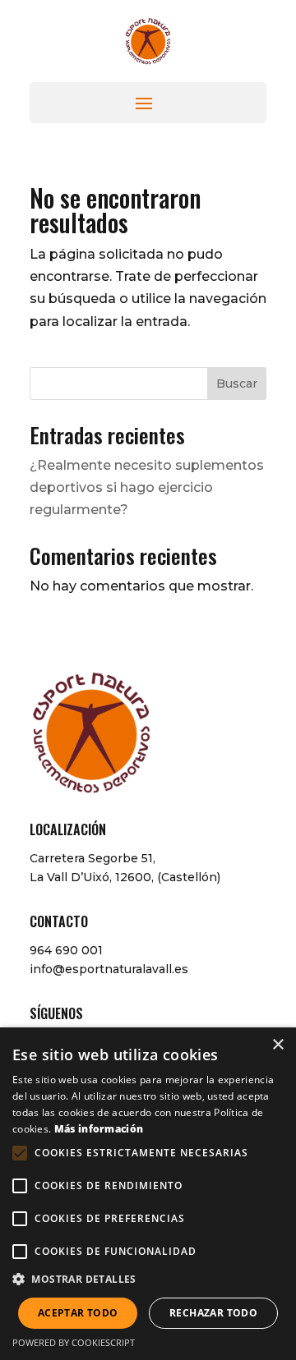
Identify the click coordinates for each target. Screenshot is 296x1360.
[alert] (148, 1193)
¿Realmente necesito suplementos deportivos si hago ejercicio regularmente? (147, 487)
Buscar (236, 383)
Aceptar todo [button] (78, 1313)
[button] (148, 1279)
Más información (99, 1129)
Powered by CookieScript (73, 1342)
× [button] (277, 1045)
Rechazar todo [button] (213, 1313)
